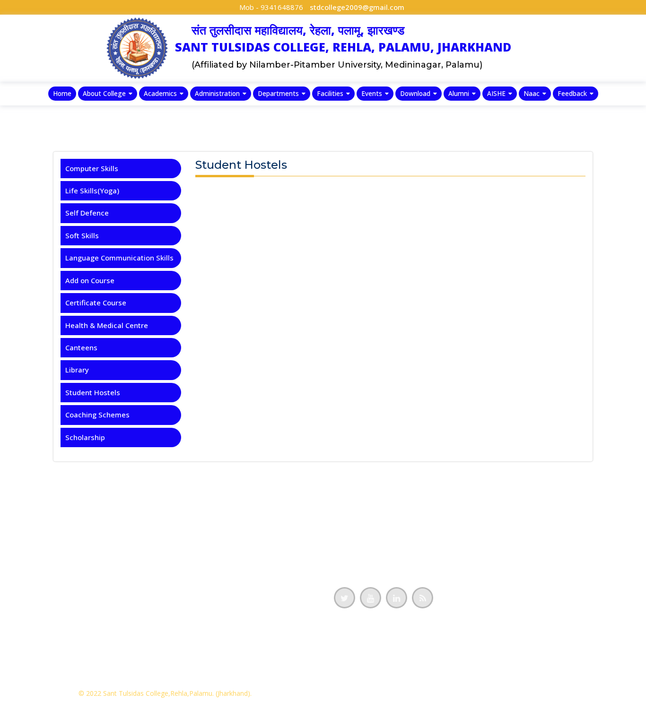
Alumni (458, 93)
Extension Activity (201, 621)
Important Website (203, 666)
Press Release (195, 592)
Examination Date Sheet (50, 621)
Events (371, 93)
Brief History (30, 547)
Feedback (572, 93)
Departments (278, 93)
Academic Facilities (42, 636)
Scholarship (85, 437)
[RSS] (422, 597)
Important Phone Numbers (216, 651)
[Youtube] (370, 597)
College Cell (29, 666)
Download (415, 93)
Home (62, 93)
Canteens (81, 347)
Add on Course (89, 280)
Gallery (183, 636)
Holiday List (191, 547)
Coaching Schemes (97, 414)
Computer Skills (91, 168)
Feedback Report (37, 532)
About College (104, 93)
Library (77, 369)
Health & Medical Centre (106, 325)
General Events (197, 577)
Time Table (190, 562)
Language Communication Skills (119, 257)
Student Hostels (92, 392)
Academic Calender (204, 532)
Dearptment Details (42, 562)
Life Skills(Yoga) (92, 190)
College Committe (39, 651)
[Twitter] (344, 597)
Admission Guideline (44, 592)
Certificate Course (95, 302)
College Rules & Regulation (54, 577)
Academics (160, 93)
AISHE (496, 93)
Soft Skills (82, 235)
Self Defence (87, 212)
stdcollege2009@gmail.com (357, 7)
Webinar (185, 606)
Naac (532, 93)
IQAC (17, 517)
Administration (217, 93)
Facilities (330, 93)
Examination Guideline (47, 606)
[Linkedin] (396, 597)
